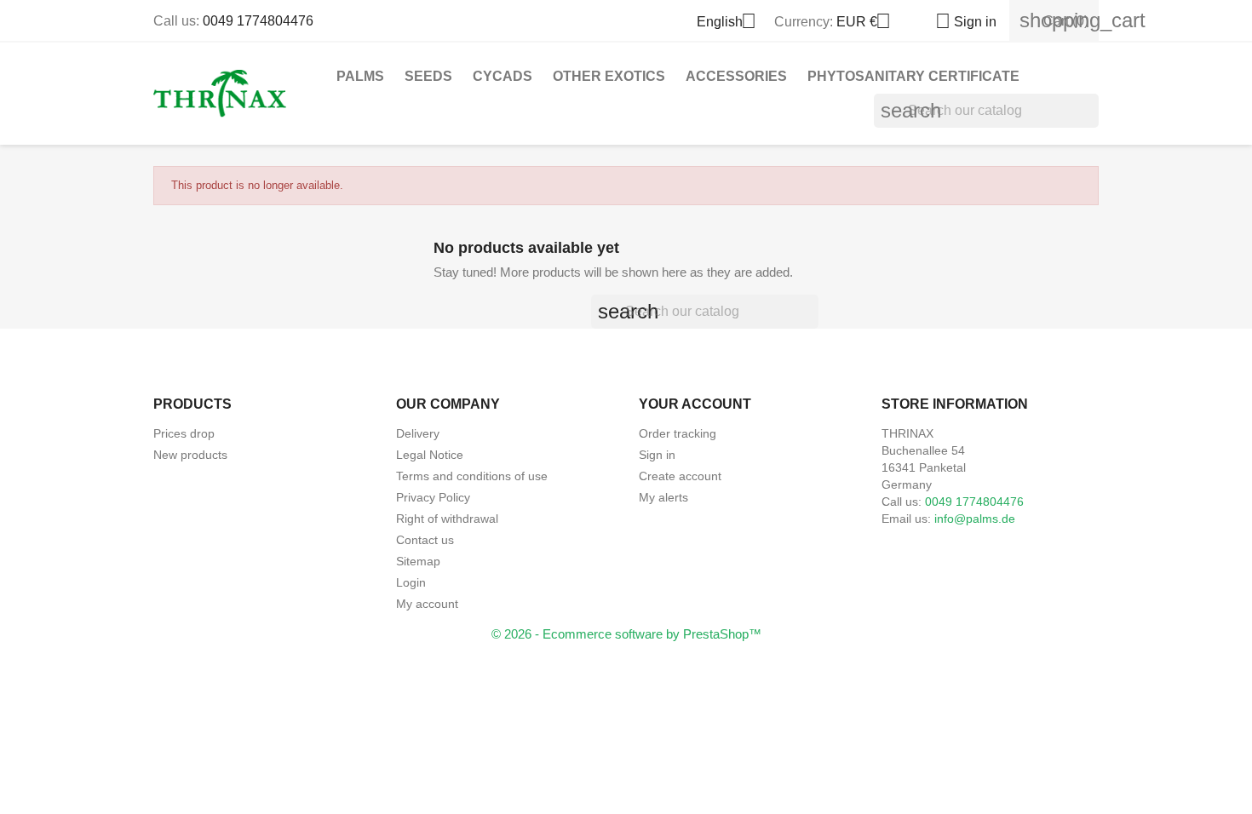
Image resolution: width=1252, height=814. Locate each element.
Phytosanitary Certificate (913, 76)
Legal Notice (429, 454)
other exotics (609, 76)
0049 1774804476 (258, 21)
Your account (695, 404)
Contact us (425, 540)
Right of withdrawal (447, 518)
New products (190, 454)
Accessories (736, 76)
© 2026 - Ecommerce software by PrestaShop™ (626, 634)
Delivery (417, 433)
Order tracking (677, 433)
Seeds (428, 76)
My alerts (663, 497)
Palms (360, 76)
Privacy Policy (433, 497)
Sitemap (418, 561)
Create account (680, 476)
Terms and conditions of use (472, 476)
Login (411, 582)
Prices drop (184, 433)
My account (427, 603)
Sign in (657, 454)
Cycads (502, 76)
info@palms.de (974, 518)
